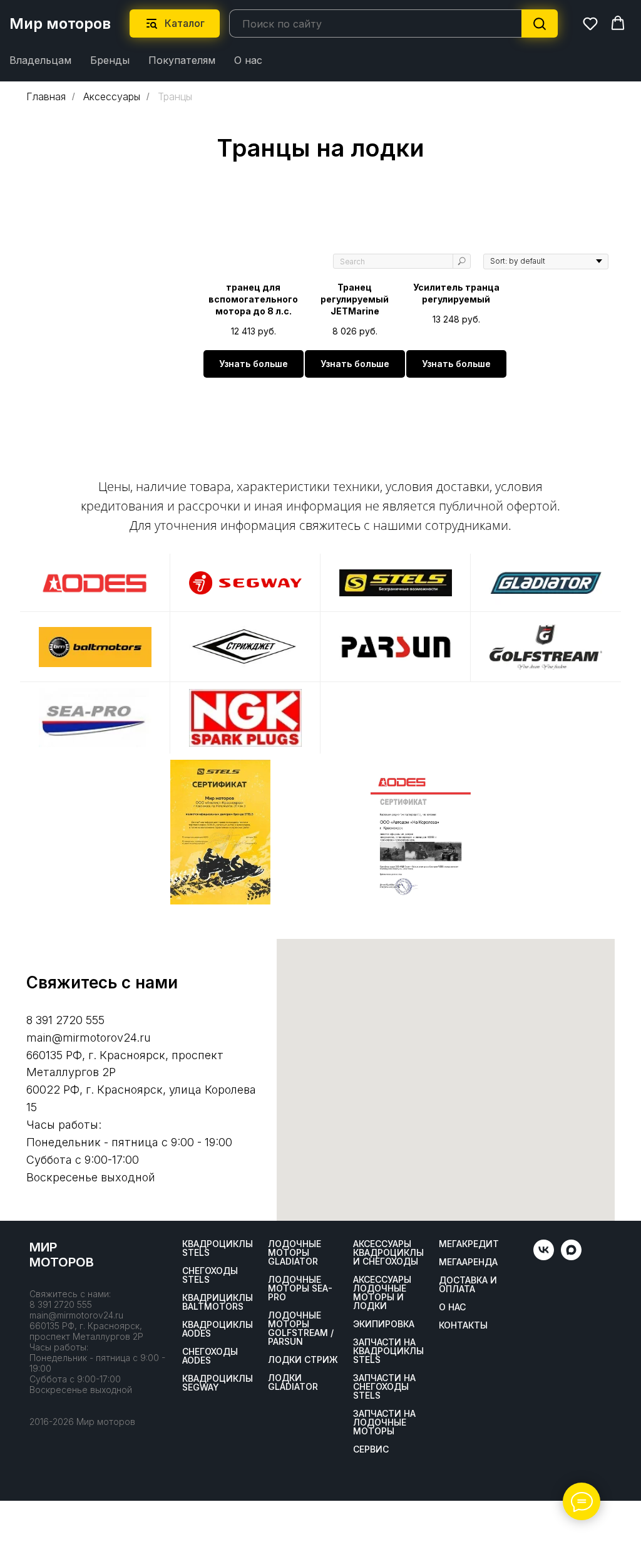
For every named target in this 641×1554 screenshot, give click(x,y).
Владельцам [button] (40, 60)
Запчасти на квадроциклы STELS (388, 1351)
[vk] (543, 1256)
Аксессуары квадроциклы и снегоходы (388, 1253)
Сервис (371, 1449)
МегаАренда (468, 1262)
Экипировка (383, 1324)
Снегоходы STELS (210, 1275)
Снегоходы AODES (210, 1356)
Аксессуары (111, 97)
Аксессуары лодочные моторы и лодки (382, 1292)
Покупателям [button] (181, 60)
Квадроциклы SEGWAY (217, 1383)
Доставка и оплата (468, 1284)
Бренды (110, 60)
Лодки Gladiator (293, 1382)
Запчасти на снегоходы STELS (384, 1387)
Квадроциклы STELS (217, 1248)
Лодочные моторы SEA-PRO (300, 1288)
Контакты (463, 1325)
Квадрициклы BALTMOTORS (217, 1302)
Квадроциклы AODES (217, 1329)
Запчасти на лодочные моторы (384, 1422)
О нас (248, 60)
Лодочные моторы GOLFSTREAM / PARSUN (301, 1328)
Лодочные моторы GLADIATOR (294, 1253)
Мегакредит (469, 1244)
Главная (46, 97)
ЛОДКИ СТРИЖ (303, 1359)
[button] (590, 23)
